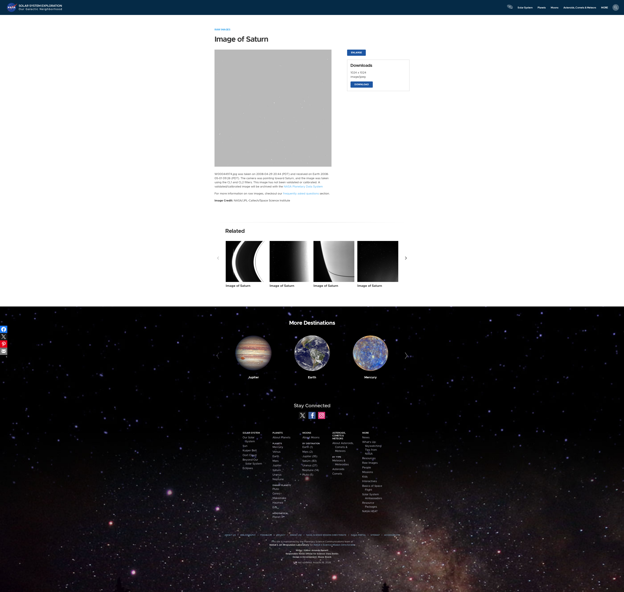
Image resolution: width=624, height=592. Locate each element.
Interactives (369, 481)
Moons (306, 433)
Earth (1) (307, 447)
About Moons (310, 437)
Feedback (266, 535)
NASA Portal (358, 535)
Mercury (370, 377)
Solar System (251, 433)
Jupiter (253, 377)
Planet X (278, 517)
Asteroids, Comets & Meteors (339, 436)
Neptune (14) (310, 470)
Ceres (276, 493)
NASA (12, 7)
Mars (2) (307, 452)
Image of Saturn (238, 285)
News (366, 437)
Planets (278, 433)
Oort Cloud (249, 455)
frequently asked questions (301, 193)
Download (361, 84)
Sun (245, 446)
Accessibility (391, 535)
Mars (276, 461)
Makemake (279, 498)
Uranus (277, 474)
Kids (365, 476)
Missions (367, 472)
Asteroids (338, 469)
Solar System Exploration (40, 4)
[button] (605, 8)
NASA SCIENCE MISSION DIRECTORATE (326, 535)
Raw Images (222, 29)
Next (406, 258)
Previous (217, 258)
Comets (337, 473)
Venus (276, 452)
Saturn (277, 470)
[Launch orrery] (510, 8)
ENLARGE (356, 53)
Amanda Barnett (320, 550)
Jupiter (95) (309, 456)
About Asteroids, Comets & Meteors (343, 447)
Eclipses (248, 468)
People (366, 467)
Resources (369, 458)
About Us (230, 535)
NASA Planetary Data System (303, 186)
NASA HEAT (370, 511)
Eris (275, 507)
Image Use (296, 535)
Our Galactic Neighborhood (40, 9)
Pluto (276, 489)
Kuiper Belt (250, 450)
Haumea (278, 502)
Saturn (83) (309, 461)
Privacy (281, 535)
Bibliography (248, 535)
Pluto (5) (307, 474)
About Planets (281, 437)
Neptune (278, 479)
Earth (312, 377)
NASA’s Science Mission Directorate (334, 545)
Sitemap (375, 535)
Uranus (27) (309, 465)
